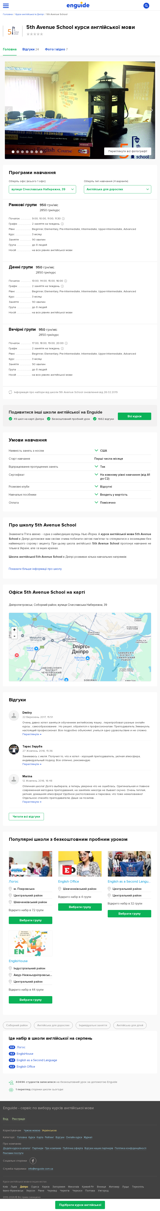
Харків (46, 1186)
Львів (14, 1186)
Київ (5, 1186)
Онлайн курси (74, 1137)
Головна (22, 1137)
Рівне (41, 1190)
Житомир (114, 1186)
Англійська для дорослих (53, 1025)
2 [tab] (17, 151)
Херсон (30, 1190)
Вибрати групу (31, 920)
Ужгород (103, 1190)
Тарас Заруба (32, 746)
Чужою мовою (32, 1130)
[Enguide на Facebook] (33, 1160)
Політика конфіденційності (130, 1148)
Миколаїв (73, 1186)
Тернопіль (138, 1186)
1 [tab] (13, 151)
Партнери (37, 1148)
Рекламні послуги (13, 1153)
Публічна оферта (73, 1148)
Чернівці (52, 1190)
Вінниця (101, 1186)
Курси (31, 1137)
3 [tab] (22, 151)
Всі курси (134, 416)
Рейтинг (49, 1137)
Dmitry (27, 712)
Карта (40, 1137)
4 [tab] (27, 151)
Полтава (90, 1190)
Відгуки (60, 1137)
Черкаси (77, 1190)
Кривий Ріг (88, 1186)
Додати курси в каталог (17, 1148)
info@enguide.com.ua (40, 1168)
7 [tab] (41, 151)
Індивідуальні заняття (93, 1025)
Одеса (35, 1186)
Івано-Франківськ (13, 1190)
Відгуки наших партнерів (98, 1148)
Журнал (88, 1137)
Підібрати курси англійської (80, 1205)
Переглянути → (31, 734)
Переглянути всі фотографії (127, 151)
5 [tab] (31, 151)
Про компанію (53, 1148)
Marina (27, 776)
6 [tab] (36, 151)
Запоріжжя (58, 1186)
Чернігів (64, 1190)
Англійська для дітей (130, 1025)
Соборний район (17, 1025)
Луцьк (125, 1186)
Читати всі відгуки (26, 817)
